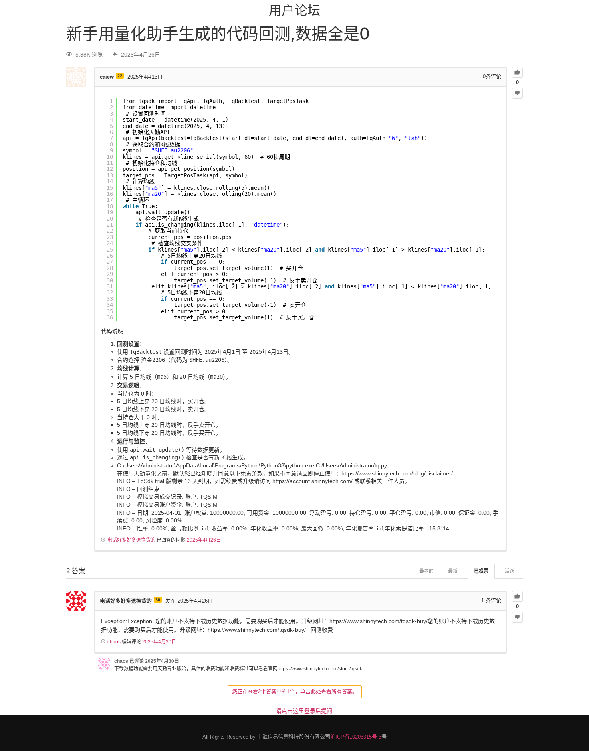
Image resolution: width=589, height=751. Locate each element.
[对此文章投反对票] (517, 93)
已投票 (481, 571)
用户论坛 (294, 10)
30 (157, 599)
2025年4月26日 (204, 540)
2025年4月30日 (159, 642)
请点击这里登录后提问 (304, 711)
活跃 (509, 571)
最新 (453, 571)
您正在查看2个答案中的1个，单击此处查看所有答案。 (294, 691)
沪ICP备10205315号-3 (355, 737)
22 (119, 75)
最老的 (426, 571)
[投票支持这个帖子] (517, 72)
